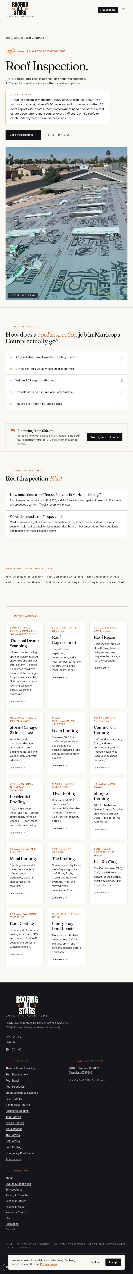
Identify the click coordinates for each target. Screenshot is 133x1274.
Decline (95, 1262)
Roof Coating (13, 1147)
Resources (12, 1223)
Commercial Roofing (18, 1104)
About (9, 1178)
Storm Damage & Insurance (22, 1092)
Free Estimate (107, 9)
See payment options (103, 437)
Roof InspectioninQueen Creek (104, 582)
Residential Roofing (17, 1110)
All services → (13, 1159)
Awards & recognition (18, 1184)
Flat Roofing (13, 1141)
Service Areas (14, 1189)
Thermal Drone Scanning (20, 1068)
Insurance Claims (16, 1212)
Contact (10, 1229)
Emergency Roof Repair (20, 1153)
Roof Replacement (17, 1074)
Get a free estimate (21, 134)
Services (18, 38)
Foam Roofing (14, 1098)
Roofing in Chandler (17, 1195)
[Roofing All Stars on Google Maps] (19, 1049)
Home (8, 38)
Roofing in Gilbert (16, 1200)
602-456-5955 (14, 1037)
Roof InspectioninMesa (103, 576)
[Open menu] (123, 10)
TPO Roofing (13, 1117)
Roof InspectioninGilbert (65, 576)
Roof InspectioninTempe (62, 582)
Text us (10, 1041)
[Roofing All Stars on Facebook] (7, 1049)
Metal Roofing (14, 1129)
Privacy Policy (48, 1264)
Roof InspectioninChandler (24, 576)
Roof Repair (13, 1080)
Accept (113, 1262)
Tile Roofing (13, 1135)
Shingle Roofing (15, 1123)
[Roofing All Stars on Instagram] (13, 1049)
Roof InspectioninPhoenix (24, 582)
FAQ (8, 1218)
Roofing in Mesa (15, 1206)
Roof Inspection (15, 1086)
